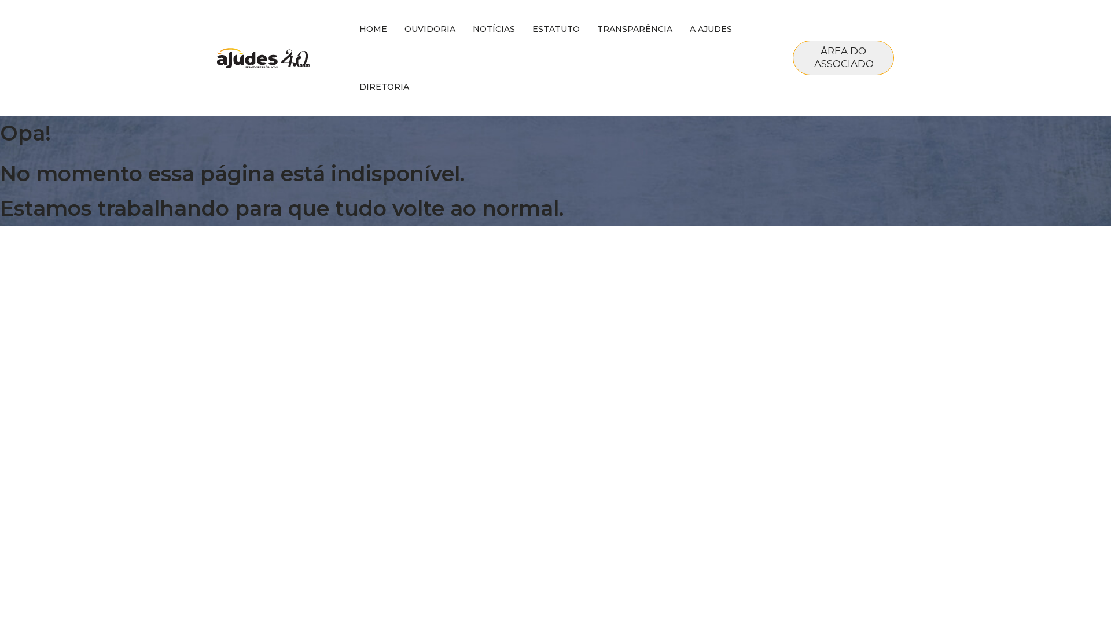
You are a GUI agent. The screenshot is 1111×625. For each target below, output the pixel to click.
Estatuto (556, 29)
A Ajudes (711, 29)
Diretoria (384, 87)
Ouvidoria (429, 29)
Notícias (494, 29)
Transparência (634, 29)
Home (373, 29)
